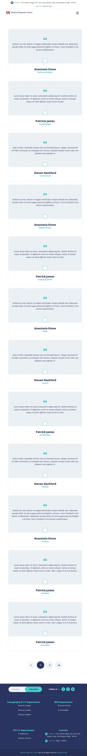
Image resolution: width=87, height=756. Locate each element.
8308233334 (24, 734)
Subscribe (33, 689)
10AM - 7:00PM (57, 741)
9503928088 (64, 710)
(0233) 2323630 (25, 710)
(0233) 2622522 (65, 706)
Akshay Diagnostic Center (29, 753)
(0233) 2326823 (25, 706)
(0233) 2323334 (25, 738)
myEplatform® (62, 753)
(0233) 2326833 (25, 715)
